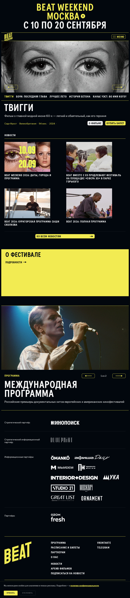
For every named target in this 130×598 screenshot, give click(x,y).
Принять (11, 593)
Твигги (19, 108)
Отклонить (27, 593)
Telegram (103, 547)
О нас (54, 557)
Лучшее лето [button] (58, 96)
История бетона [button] (79, 96)
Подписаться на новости (68, 573)
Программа (58, 542)
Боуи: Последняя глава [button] (31, 96)
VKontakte (104, 542)
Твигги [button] (8, 96)
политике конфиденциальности (84, 586)
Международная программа (40, 389)
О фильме (95, 123)
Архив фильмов (61, 568)
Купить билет (115, 123)
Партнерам (58, 552)
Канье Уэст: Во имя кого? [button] (109, 96)
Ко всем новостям (49, 236)
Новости (56, 563)
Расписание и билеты (65, 547)
